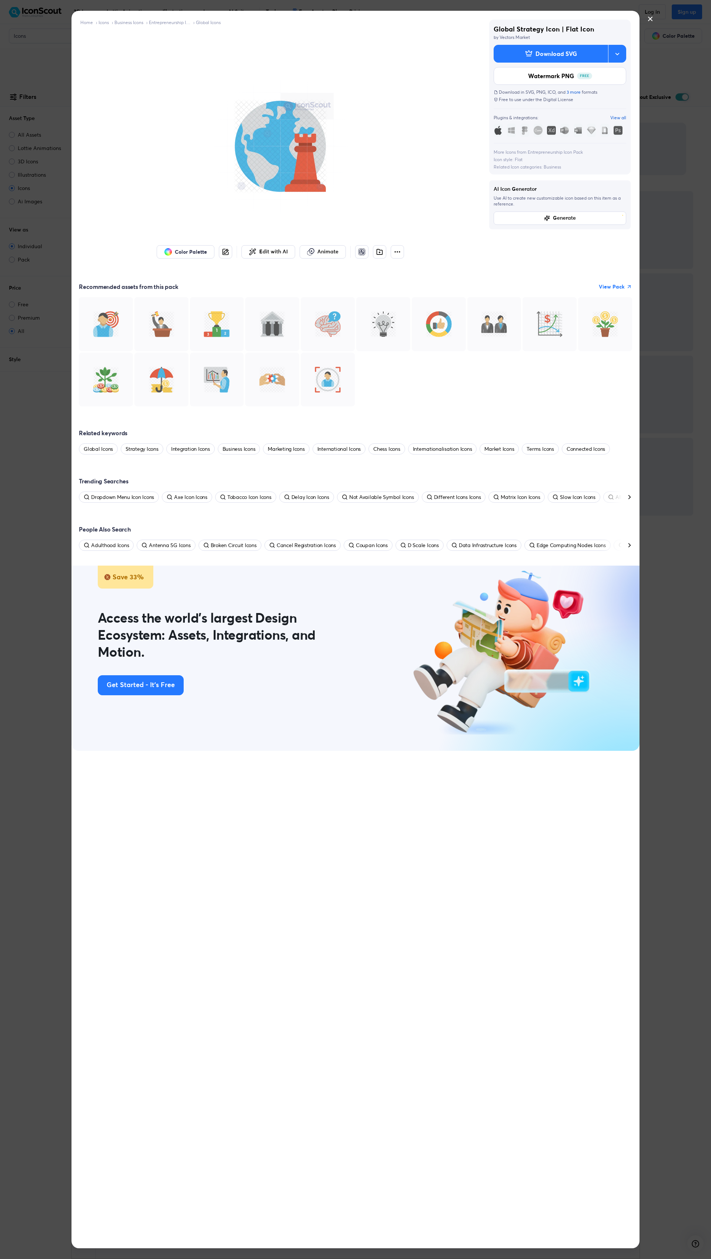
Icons (104, 22)
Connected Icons (586, 449)
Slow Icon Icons (577, 497)
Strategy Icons (142, 449)
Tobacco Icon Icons (249, 497)
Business (552, 167)
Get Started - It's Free (141, 685)
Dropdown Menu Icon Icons (122, 497)
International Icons (339, 449)
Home (86, 22)
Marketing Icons (286, 449)
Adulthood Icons (110, 545)
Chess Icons (386, 449)
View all (618, 117)
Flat (519, 159)
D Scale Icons (423, 545)
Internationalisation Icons (442, 449)
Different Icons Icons (457, 497)
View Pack (612, 286)
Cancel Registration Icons (306, 545)
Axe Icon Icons (190, 497)
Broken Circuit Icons (234, 545)
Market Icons (499, 449)
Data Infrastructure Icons (488, 545)
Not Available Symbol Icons (381, 497)
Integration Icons (190, 449)
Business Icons (128, 22)
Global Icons (208, 22)
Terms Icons (540, 449)
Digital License (558, 99)
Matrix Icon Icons (520, 497)
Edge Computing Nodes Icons (571, 545)
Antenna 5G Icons (169, 545)
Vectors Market (515, 37)
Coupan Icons (372, 545)
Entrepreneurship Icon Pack (169, 22)
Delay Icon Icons (310, 497)
